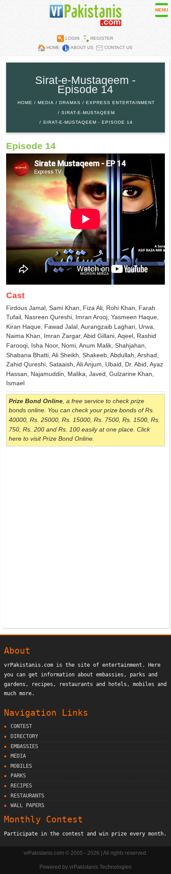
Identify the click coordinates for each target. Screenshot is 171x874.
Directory (24, 736)
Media (46, 102)
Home (53, 47)
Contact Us (118, 47)
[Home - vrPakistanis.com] (85, 24)
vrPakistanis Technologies (100, 867)
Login (72, 38)
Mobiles (21, 766)
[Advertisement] (85, 538)
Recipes (21, 786)
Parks (18, 776)
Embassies (24, 746)
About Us (82, 47)
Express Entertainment (120, 102)
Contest (21, 726)
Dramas (70, 102)
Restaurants (27, 796)
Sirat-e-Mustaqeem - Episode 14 (88, 122)
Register (101, 38)
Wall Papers (27, 805)
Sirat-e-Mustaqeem (88, 112)
